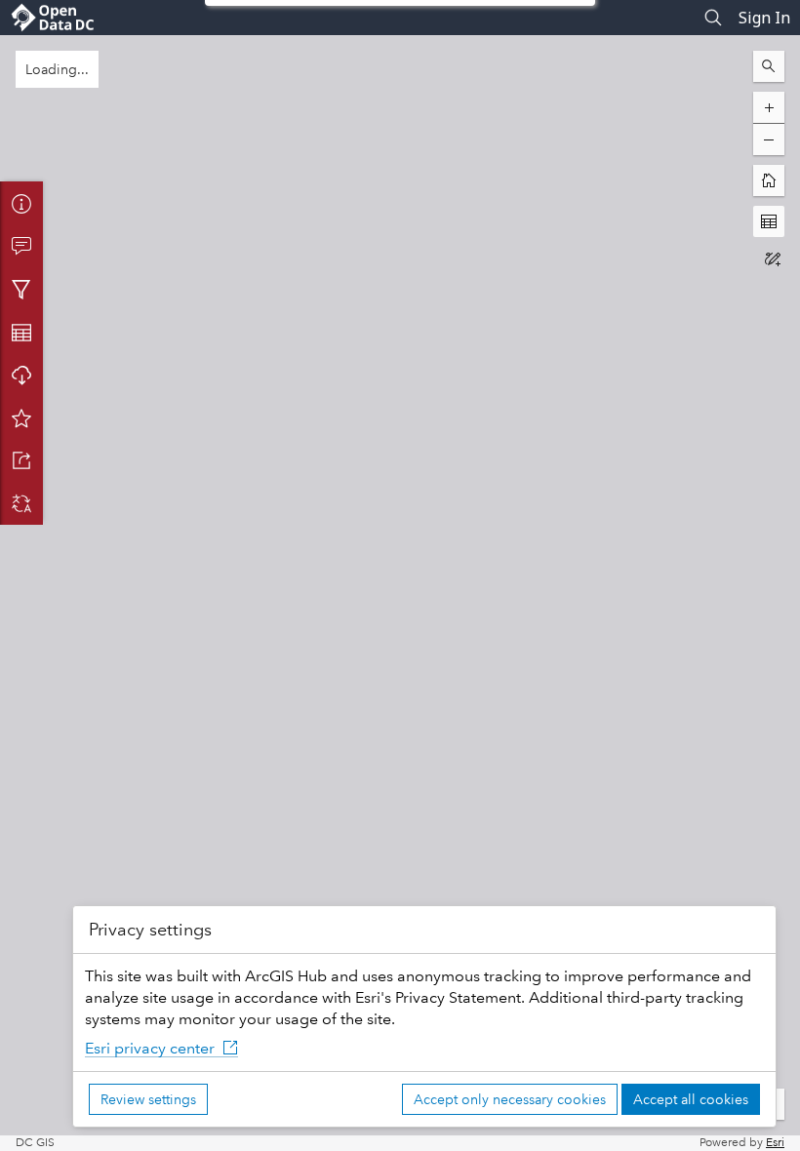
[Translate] (21, 503)
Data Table (21, 331)
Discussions (21, 245)
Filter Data (21, 288)
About (21, 202)
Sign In (764, 17)
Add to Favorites (21, 417)
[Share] (21, 460)
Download (21, 374)
